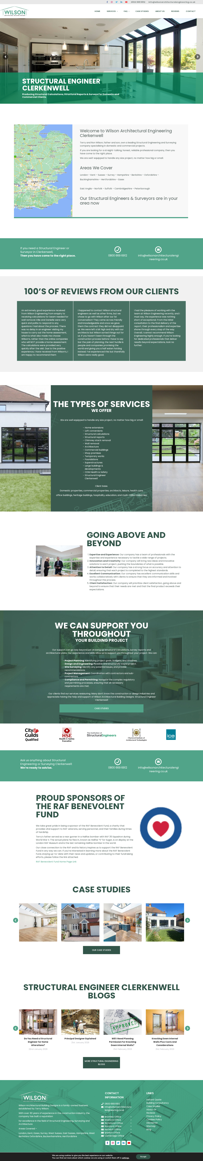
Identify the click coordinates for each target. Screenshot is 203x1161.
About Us (151, 1109)
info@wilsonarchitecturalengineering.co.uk (171, 2)
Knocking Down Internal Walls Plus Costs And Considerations (165, 1042)
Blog (148, 1129)
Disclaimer (152, 1122)
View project (38, 922)
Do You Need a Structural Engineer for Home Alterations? (38, 1042)
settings (125, 1158)
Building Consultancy (157, 1103)
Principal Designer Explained (80, 1038)
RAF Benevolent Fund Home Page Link (56, 861)
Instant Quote (153, 1099)
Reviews (150, 1112)
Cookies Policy (154, 1119)
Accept (143, 1156)
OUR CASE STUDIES (101, 950)
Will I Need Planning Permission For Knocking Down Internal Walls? (122, 1042)
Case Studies (153, 1106)
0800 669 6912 (138, 2)
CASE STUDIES (101, 708)
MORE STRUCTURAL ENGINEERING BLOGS (101, 1063)
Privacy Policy (153, 1116)
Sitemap (150, 1126)
